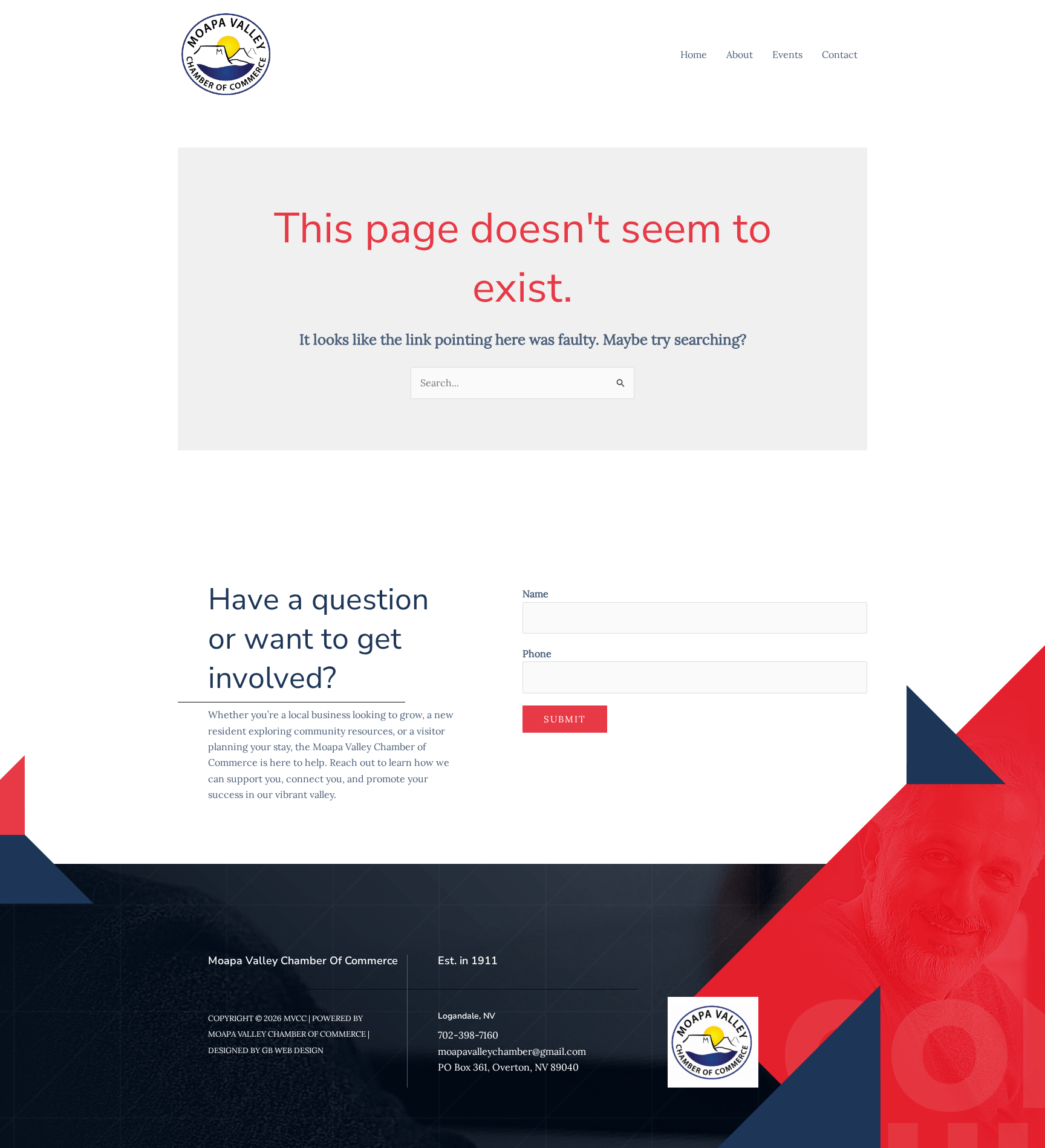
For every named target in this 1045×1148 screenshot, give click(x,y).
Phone (537, 653)
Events (787, 54)
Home (693, 54)
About (739, 54)
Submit (565, 719)
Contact (840, 54)
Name (535, 594)
